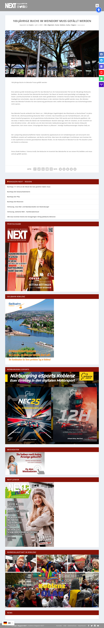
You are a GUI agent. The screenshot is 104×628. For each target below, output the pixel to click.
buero (31, 25)
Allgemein (50, 25)
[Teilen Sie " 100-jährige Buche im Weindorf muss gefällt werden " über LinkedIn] (43, 169)
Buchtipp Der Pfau (13, 197)
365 (45, 25)
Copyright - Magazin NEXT (18, 626)
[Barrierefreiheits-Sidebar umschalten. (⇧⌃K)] (98, 10)
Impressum (82, 626)
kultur (68, 25)
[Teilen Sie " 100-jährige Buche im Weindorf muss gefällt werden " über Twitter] (39, 169)
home (57, 25)
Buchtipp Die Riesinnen (15, 202)
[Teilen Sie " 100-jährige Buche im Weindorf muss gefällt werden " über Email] (47, 169)
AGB (64, 626)
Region (73, 25)
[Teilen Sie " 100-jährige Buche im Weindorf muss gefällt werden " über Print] (51, 169)
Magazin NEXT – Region (20, 182)
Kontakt (59, 626)
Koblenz (62, 25)
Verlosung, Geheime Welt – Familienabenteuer (23, 212)
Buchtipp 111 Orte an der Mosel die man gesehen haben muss (28, 187)
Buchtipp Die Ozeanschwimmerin (18, 192)
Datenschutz (72, 626)
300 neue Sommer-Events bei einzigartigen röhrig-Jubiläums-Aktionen (31, 217)
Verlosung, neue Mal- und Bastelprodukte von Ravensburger (28, 207)
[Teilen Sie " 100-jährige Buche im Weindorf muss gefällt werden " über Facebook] (35, 169)
